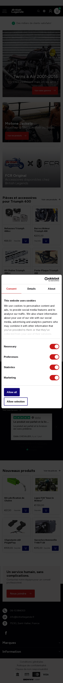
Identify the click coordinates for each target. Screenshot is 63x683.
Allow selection (16, 401)
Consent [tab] (11, 288)
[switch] (54, 357)
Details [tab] (31, 288)
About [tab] (51, 288)
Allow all (12, 392)
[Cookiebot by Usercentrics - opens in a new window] (45, 279)
